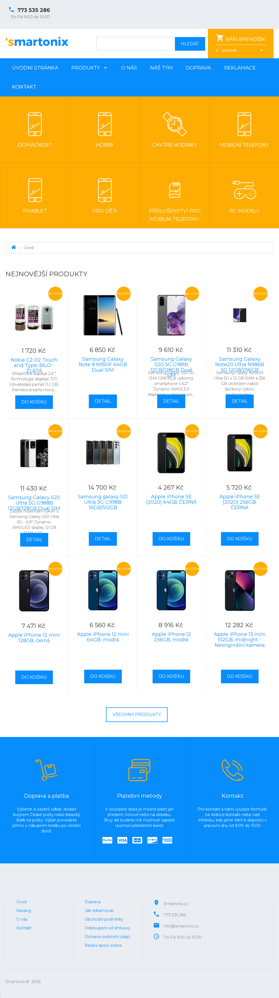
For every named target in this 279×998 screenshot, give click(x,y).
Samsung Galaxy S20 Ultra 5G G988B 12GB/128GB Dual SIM (34, 503)
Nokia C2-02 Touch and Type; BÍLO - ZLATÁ (34, 365)
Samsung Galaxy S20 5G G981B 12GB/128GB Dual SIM (171, 367)
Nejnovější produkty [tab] (46, 274)
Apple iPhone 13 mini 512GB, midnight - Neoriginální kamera (240, 639)
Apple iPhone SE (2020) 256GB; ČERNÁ (239, 502)
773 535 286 (33, 10)
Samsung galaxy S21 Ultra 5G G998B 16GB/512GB (103, 502)
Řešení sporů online (103, 945)
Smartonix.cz (176, 903)
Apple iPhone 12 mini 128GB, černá (34, 638)
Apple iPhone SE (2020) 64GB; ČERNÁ (171, 499)
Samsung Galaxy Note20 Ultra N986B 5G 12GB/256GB (239, 364)
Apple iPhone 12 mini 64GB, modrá (103, 637)
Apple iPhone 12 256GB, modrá (171, 637)
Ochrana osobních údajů (107, 936)
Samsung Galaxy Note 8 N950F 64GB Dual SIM (103, 364)
